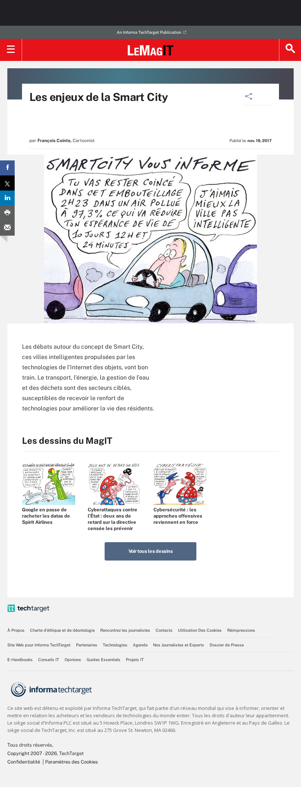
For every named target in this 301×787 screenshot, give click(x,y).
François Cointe (53, 140)
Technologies (115, 645)
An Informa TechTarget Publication (149, 32)
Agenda (140, 645)
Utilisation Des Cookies (200, 630)
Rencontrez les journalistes (125, 630)
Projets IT (135, 659)
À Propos (16, 630)
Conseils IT (48, 659)
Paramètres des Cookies (71, 762)
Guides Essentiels (103, 659)
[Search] (290, 50)
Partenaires (86, 645)
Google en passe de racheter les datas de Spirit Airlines (46, 516)
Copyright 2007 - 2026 (32, 753)
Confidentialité (23, 762)
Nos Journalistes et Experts (178, 645)
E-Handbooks (20, 659)
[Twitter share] (7, 183)
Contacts (164, 630)
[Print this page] (7, 213)
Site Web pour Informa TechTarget (38, 645)
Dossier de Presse (227, 645)
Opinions (73, 659)
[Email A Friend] (7, 228)
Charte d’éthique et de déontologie (62, 630)
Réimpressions (241, 630)
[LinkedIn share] (7, 198)
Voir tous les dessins (150, 551)
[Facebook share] (7, 167)
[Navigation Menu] (11, 50)
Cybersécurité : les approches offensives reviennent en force (177, 516)
